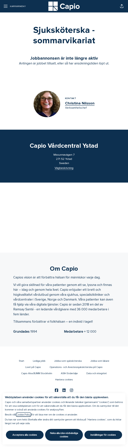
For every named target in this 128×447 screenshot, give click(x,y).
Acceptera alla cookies (24, 434)
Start (21, 360)
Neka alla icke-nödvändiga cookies (64, 435)
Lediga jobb (39, 360)
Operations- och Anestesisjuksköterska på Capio (76, 367)
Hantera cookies (64, 379)
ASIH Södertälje (69, 373)
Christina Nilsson (80, 103)
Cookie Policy (23, 414)
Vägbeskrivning (64, 168)
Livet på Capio (33, 367)
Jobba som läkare (99, 360)
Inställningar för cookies (103, 434)
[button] (121, 6)
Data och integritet (96, 373)
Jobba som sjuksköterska (68, 360)
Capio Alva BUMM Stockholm (36, 373)
